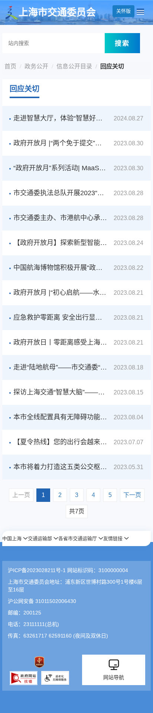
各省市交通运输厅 (77, 538)
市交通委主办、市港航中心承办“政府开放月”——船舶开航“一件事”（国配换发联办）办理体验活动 (60, 218)
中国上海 (12, 538)
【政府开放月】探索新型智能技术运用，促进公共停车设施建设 (60, 242)
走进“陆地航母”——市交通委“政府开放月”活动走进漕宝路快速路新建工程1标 (60, 367)
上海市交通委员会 (57, 12)
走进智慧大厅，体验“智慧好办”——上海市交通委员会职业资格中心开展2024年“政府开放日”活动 (60, 118)
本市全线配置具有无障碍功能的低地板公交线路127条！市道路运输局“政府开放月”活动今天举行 (60, 417)
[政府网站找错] (23, 678)
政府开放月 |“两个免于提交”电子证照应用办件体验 (60, 143)
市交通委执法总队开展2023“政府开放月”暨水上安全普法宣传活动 (60, 193)
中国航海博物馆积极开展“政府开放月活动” (60, 267)
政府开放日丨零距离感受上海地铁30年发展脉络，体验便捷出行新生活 (60, 342)
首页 (10, 66)
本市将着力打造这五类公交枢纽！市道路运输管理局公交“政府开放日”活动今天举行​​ (60, 467)
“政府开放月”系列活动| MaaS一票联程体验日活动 (60, 168)
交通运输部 (40, 538)
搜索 (122, 43)
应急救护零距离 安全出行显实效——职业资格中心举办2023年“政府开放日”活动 (60, 317)
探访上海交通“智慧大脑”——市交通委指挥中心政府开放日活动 (60, 392)
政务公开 (36, 66)
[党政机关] (39, 662)
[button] (15, 538)
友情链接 (113, 538)
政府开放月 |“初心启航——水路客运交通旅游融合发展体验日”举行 (60, 292)
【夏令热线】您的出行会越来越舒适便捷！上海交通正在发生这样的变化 (60, 442)
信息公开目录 (74, 66)
